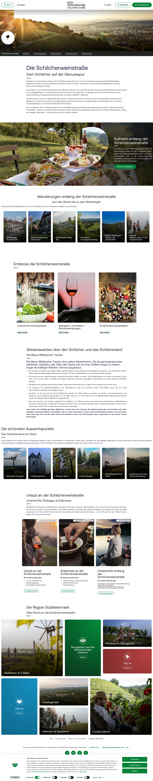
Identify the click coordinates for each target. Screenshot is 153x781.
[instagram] (79, 753)
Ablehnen (135, 771)
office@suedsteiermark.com (113, 747)
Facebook (19, 713)
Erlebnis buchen (67, 591)
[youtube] (73, 753)
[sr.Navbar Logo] (76, 5)
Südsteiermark (61, 739)
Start (51, 739)
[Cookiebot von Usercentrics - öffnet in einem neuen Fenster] (15, 777)
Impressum (82, 771)
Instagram (127, 668)
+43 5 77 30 (94, 747)
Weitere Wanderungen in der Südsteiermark (137, 237)
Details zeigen (97, 777)
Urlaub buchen (143, 5)
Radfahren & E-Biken (16, 672)
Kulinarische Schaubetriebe (32, 325)
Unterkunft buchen (106, 593)
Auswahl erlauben (134, 765)
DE (127, 747)
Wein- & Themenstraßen (77, 739)
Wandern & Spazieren (55, 731)
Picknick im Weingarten (119, 643)
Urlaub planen (101, 731)
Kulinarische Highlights (125, 166)
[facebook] (67, 753)
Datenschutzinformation (40, 771)
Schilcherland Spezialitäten (114, 325)
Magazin (83, 657)
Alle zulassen (135, 759)
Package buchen (31, 591)
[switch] (54, 777)
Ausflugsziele (50, 702)
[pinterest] (86, 753)
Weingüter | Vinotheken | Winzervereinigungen (71, 327)
